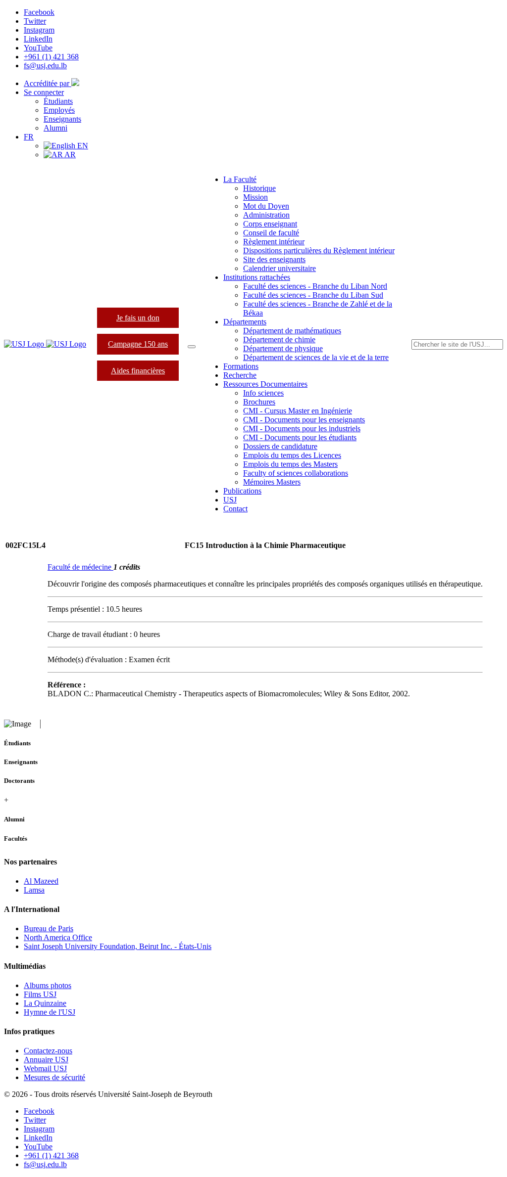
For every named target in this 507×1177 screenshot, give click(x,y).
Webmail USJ (45, 1068)
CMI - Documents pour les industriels (301, 428)
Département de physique (283, 348)
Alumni (55, 128)
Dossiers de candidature (280, 446)
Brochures (259, 402)
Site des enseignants (274, 259)
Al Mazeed (41, 881)
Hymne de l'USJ (49, 1012)
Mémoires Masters (272, 482)
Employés (59, 110)
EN (81, 145)
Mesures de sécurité (54, 1077)
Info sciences (263, 393)
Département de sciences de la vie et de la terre (316, 357)
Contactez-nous (48, 1050)
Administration (266, 215)
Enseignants (62, 119)
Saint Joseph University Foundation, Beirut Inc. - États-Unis (117, 946)
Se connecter (44, 92)
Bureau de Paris (48, 928)
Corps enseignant (270, 224)
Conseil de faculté (271, 232)
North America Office (58, 937)
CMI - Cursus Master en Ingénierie (297, 411)
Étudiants (58, 101)
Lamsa (34, 890)
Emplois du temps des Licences (292, 455)
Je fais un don (137, 318)
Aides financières (138, 370)
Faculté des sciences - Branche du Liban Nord (315, 286)
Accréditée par (47, 83)
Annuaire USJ (46, 1059)
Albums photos (47, 985)
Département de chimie (279, 339)
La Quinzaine (45, 1003)
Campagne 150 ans (138, 344)
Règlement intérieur (273, 241)
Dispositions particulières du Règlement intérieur (319, 250)
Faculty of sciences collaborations (295, 473)
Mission (255, 197)
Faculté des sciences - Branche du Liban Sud (313, 295)
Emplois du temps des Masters (290, 464)
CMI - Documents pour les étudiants (299, 437)
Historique (259, 188)
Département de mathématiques (292, 330)
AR (69, 154)
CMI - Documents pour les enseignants (304, 419)
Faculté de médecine (80, 567)
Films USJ (40, 994)
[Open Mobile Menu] (192, 346)
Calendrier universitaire (279, 268)
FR (29, 137)
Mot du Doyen (266, 206)
